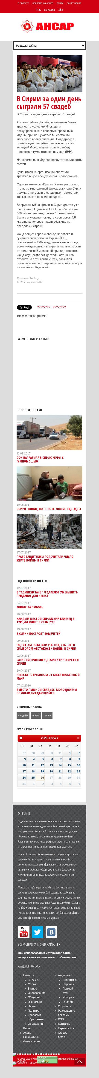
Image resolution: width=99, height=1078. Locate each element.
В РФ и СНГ (35, 980)
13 (51, 765)
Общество (34, 997)
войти (60, 3)
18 (33, 771)
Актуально (65, 975)
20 (51, 771)
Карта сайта (66, 1028)
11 (33, 765)
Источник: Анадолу (28, 278)
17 (24, 771)
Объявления (36, 1023)
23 (78, 771)
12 (42, 765)
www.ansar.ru (49, 957)
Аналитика (70, 980)
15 (69, 765)
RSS (38, 10)
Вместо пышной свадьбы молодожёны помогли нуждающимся (47, 691)
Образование (37, 993)
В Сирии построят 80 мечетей (39, 633)
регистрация (74, 3)
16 (78, 765)
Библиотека (31, 1037)
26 (42, 777)
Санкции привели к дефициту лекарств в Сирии (48, 661)
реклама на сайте (42, 3)
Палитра (33, 1010)
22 (69, 771)
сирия (47, 715)
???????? (43, 307)
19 (42, 771)
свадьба (23, 715)
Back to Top (79, 1061)
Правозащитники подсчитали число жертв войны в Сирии (45, 558)
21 (60, 771)
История (68, 997)
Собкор (33, 984)
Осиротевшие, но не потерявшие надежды (49, 509)
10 (24, 765)
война (35, 715)
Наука (32, 1006)
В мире (32, 988)
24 (24, 777)
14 (60, 765)
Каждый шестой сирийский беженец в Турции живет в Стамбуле (46, 620)
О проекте (64, 1006)
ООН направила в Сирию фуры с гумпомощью (40, 459)
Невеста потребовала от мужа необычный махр (48, 676)
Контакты (64, 1023)
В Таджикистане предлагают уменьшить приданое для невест (47, 594)
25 (33, 777)
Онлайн (68, 1002)
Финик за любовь (30, 607)
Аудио (27, 1032)
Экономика (35, 1002)
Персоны (69, 984)
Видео (27, 1028)
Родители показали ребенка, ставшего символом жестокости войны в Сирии (46, 646)
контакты (49, 10)
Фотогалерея (32, 1041)
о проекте (23, 3)
